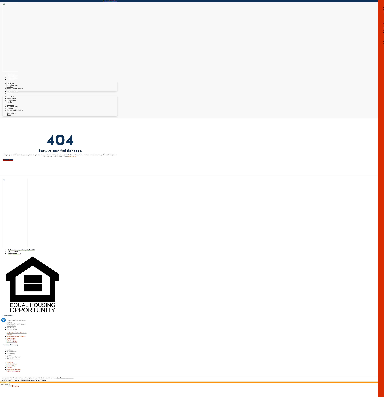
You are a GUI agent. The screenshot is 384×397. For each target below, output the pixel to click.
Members (11, 79)
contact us (72, 156)
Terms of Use (6, 380)
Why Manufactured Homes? (16, 324)
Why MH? (11, 74)
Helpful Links (25, 380)
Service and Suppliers (15, 89)
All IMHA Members (13, 359)
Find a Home (12, 76)
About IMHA (11, 328)
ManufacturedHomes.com (65, 378)
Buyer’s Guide (13, 91)
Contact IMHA (12, 329)
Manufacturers (12, 85)
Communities (12, 78)
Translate (15, 386)
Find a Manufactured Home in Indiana (16, 321)
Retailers (10, 83)
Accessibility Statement (38, 380)
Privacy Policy (15, 380)
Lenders (10, 87)
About (10, 93)
